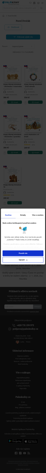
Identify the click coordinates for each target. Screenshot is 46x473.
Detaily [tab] (23, 215)
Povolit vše (23, 253)
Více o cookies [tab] (37, 215)
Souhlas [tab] (8, 215)
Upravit (22, 260)
